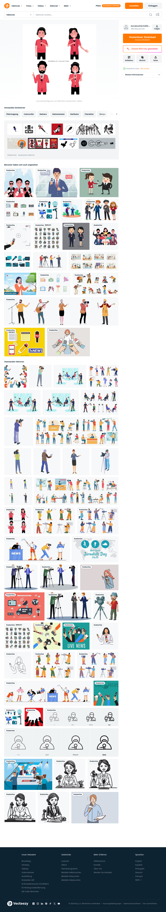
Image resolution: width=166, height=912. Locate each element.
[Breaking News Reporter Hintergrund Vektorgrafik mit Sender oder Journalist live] (20, 284)
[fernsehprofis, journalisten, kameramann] (54, 520)
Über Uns (98, 868)
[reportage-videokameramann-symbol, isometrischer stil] (105, 461)
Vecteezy (25, 865)
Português (139, 868)
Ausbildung (27, 876)
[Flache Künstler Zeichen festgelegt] (61, 311)
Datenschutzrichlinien (132, 903)
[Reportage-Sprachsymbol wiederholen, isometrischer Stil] (46, 461)
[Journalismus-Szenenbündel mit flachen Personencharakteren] (93, 261)
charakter (89, 114)
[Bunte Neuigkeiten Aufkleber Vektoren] (24, 342)
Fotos (28, 6)
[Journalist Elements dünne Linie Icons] (46, 236)
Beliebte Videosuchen (70, 880)
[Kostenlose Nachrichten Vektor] (54, 284)
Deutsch (139, 872)
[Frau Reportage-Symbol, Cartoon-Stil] (75, 461)
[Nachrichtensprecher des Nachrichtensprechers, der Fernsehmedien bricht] (56, 182)
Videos (41, 6)
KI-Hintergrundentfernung (33, 887)
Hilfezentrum (99, 861)
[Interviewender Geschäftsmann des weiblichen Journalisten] (99, 182)
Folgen (157, 29)
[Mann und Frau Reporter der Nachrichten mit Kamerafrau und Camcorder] (28, 774)
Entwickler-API (28, 880)
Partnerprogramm (69, 868)
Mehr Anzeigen (97, 143)
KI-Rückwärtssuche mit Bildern (35, 884)
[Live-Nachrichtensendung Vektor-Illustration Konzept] (71, 210)
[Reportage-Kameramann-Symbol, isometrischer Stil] (18, 431)
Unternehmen (28, 872)
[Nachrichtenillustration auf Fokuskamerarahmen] (17, 236)
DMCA (64, 865)
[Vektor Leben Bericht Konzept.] (46, 636)
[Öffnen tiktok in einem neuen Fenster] (50, 904)
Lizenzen (65, 861)
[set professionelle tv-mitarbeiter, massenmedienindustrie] (54, 665)
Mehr (66, 6)
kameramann (58, 114)
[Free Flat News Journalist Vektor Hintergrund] (24, 606)
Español (138, 865)
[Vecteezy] (6, 5)
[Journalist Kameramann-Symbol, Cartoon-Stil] (17, 461)
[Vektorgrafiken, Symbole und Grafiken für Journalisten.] (48, 210)
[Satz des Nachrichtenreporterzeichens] (101, 210)
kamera (43, 114)
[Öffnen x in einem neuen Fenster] (55, 904)
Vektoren (16, 6)
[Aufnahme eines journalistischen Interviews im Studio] (70, 376)
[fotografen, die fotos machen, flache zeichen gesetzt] (95, 284)
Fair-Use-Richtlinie (150, 903)
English (138, 861)
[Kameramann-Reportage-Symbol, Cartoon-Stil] (40, 376)
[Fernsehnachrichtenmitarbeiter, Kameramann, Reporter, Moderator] (37, 549)
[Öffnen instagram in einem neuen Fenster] (38, 904)
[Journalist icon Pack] (17, 261)
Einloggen (152, 5)
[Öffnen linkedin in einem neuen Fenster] (42, 904)
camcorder (29, 114)
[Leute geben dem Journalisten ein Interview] (18, 182)
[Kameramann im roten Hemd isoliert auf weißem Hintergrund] (105, 606)
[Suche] (150, 14)
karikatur (74, 114)
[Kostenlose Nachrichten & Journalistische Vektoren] (19, 210)
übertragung (12, 114)
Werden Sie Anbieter (103, 872)
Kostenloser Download (142, 38)
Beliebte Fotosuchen (70, 876)
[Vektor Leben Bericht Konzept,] (75, 636)
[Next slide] (114, 114)
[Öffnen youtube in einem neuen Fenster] (59, 904)
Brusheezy (26, 861)
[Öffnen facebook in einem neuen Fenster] (34, 904)
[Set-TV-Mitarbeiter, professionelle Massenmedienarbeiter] (97, 665)
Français (139, 876)
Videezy (25, 868)
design (102, 114)
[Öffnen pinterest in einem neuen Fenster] (46, 904)
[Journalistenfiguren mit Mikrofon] (17, 520)
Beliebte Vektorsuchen (71, 872)
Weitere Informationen (134, 75)
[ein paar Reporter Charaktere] (75, 236)
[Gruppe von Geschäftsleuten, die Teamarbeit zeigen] (105, 236)
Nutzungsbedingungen (112, 903)
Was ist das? (144, 68)
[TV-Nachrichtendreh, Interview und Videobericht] (97, 520)
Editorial (54, 6)
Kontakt (97, 865)
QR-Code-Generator (30, 891)
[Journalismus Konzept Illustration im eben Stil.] (106, 693)
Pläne (98, 5)
